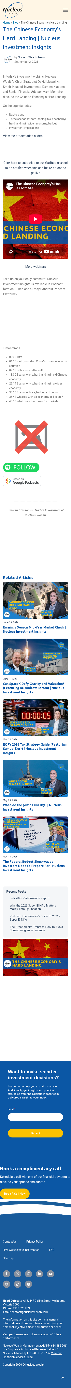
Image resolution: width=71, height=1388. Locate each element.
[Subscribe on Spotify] (21, 467)
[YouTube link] (50, 1274)
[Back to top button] (62, 1377)
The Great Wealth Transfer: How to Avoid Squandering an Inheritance (36, 928)
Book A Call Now (14, 1193)
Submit (35, 1133)
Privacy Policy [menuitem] (34, 1241)
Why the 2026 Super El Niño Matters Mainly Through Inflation (33, 907)
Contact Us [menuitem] (10, 1241)
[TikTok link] (17, 1284)
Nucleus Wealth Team (31, 57)
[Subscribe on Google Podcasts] (22, 480)
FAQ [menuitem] (51, 1249)
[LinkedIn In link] (39, 1274)
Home (6, 22)
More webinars (35, 267)
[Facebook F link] (6, 1274)
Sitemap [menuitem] (8, 1258)
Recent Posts (16, 891)
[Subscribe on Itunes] (31, 437)
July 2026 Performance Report (30, 898)
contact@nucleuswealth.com (30, 1312)
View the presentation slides (23, 136)
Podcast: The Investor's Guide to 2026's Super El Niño (35, 918)
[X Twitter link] (17, 1274)
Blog (15, 22)
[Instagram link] (28, 1274)
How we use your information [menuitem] (21, 1249)
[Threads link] (6, 1284)
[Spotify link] (28, 1284)
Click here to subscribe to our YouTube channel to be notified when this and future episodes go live (36, 168)
